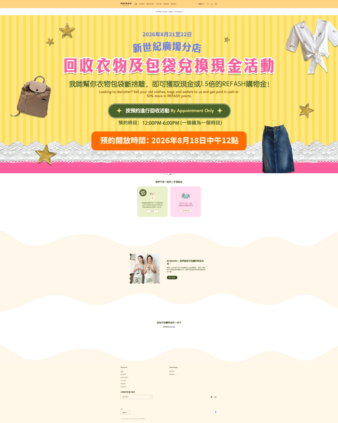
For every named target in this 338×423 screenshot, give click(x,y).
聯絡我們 (123, 384)
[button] (208, 4)
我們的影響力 (124, 377)
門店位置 (123, 380)
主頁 (122, 371)
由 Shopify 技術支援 (140, 418)
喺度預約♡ (124, 387)
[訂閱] (150, 397)
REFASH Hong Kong (129, 418)
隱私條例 (171, 371)
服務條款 (171, 374)
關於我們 (123, 374)
